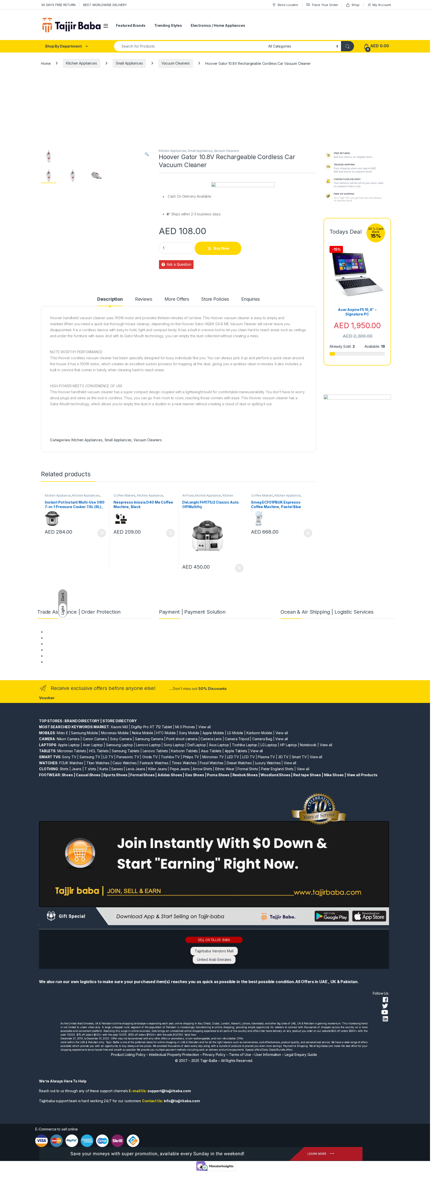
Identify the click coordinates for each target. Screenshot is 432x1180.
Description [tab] (109, 299)
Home (45, 63)
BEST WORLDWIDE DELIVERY (105, 5)
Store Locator (288, 5)
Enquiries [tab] (250, 299)
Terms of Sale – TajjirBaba (66, 644)
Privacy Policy (214, 1054)
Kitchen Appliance (58, 495)
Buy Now (221, 248)
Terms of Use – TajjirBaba (66, 638)
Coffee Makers (125, 495)
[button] (146, 154)
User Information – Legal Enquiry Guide (285, 1054)
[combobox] (190, 46)
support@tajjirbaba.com (169, 1091)
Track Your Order (325, 5)
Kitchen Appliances (81, 63)
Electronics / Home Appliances (218, 25)
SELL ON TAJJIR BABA (214, 939)
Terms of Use (240, 1054)
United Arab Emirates (214, 959)
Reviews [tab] (143, 299)
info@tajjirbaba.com (182, 1101)
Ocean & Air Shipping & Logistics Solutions (79, 662)
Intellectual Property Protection (174, 1054)
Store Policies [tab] (215, 299)
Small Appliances (129, 63)
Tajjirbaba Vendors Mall (214, 951)
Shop (355, 5)
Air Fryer (188, 495)
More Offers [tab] (176, 299)
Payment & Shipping (61, 632)
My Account (381, 5)
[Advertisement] (216, 111)
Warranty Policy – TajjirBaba (67, 650)
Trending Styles (168, 25)
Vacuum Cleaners (176, 63)
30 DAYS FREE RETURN (58, 5)
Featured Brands (131, 25)
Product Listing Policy (128, 1054)
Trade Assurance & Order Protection (74, 656)
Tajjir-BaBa (208, 1060)
